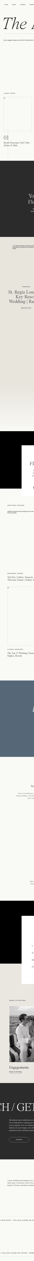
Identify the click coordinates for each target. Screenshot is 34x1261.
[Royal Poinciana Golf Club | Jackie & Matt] (18, 114)
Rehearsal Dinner (15, 573)
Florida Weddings (15, 649)
